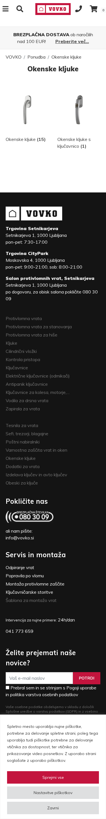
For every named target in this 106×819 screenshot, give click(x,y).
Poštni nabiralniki (23, 442)
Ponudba (36, 57)
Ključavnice (17, 367)
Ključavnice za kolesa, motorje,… (38, 392)
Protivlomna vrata (24, 318)
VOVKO (13, 57)
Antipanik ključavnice (27, 384)
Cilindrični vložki (21, 351)
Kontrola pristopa (23, 359)
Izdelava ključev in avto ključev (36, 474)
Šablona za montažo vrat (31, 600)
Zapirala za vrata (23, 408)
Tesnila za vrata (22, 425)
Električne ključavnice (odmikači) (38, 376)
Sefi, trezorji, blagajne (27, 433)
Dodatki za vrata (23, 466)
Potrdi (86, 678)
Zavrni (53, 808)
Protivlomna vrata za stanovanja (39, 326)
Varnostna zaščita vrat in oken (36, 450)
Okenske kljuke (66, 57)
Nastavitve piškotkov (53, 792)
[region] (53, 767)
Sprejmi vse (53, 777)
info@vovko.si (20, 538)
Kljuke (11, 343)
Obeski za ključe (22, 483)
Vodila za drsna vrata (27, 400)
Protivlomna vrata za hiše (31, 335)
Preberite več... (72, 41)
